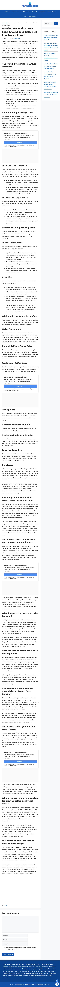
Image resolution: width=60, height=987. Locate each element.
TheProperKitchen (19, 984)
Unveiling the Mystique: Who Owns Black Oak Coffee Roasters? (51, 66)
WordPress (46, 984)
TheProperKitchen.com (10, 964)
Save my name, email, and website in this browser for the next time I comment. (20, 949)
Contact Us (42, 11)
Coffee (7, 23)
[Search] (56, 23)
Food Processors (25, 11)
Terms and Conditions (30, 16)
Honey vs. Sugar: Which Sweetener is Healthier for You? (51, 37)
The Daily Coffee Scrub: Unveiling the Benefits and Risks (51, 95)
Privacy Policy (51, 11)
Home (3, 23)
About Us (34, 11)
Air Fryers (7, 11)
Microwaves (15, 11)
